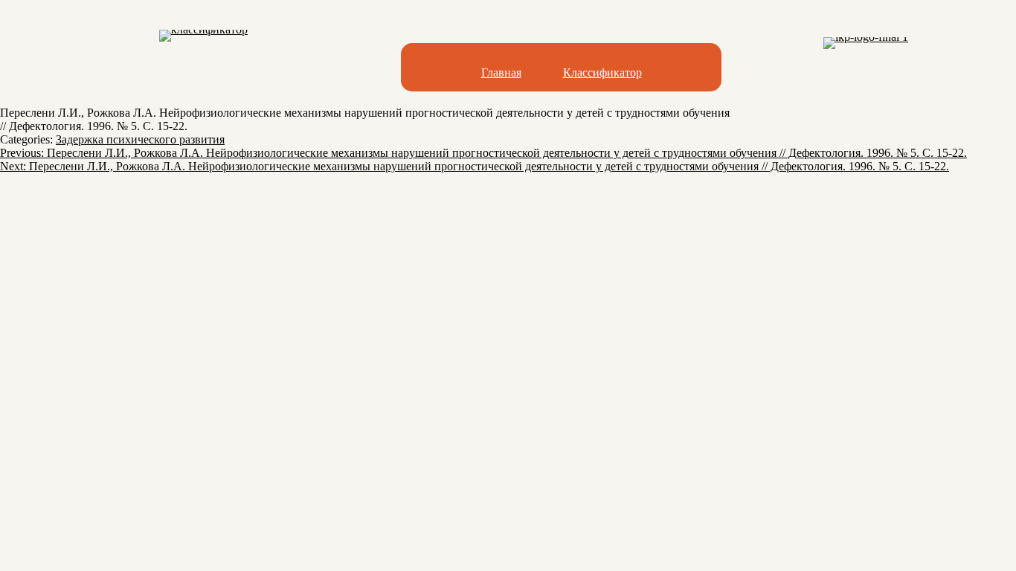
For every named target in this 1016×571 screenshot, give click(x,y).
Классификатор (602, 72)
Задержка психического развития (140, 139)
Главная (501, 72)
